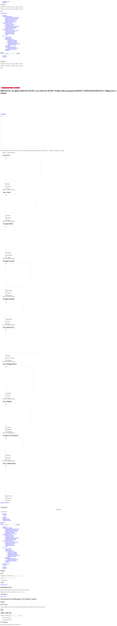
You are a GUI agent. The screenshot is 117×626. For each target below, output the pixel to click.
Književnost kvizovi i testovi (10, 27)
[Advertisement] (58, 78)
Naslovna (5, 15)
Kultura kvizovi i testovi (7, 22)
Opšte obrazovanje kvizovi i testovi (12, 26)
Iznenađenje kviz (6, 1)
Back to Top (2, 522)
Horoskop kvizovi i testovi (13, 48)
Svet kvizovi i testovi (9, 25)
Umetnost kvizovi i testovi (10, 28)
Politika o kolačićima (7, 520)
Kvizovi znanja (8, 38)
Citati (6, 34)
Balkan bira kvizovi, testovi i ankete (12, 17)
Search (18, 53)
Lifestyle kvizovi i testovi (10, 31)
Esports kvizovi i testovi (12, 40)
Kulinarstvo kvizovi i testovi (10, 49)
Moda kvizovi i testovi (9, 32)
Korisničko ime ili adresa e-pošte (6, 575)
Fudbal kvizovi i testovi (12, 41)
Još (3, 36)
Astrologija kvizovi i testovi (10, 46)
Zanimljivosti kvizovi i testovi (11, 21)
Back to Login (3, 596)
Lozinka (2, 578)
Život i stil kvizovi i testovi (8, 29)
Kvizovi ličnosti (8, 37)
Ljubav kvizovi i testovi (9, 33)
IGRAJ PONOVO (4, 507)
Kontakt (4, 2)
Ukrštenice (7, 50)
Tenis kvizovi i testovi (12, 44)
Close (1, 523)
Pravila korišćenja (6, 519)
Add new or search (4, 615)
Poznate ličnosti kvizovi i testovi (11, 18)
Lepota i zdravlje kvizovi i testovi (11, 30)
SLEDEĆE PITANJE (4, 502)
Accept (1, 609)
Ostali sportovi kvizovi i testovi (14, 43)
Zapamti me (4, 580)
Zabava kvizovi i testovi (7, 16)
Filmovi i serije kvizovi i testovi (11, 19)
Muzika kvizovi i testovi (10, 20)
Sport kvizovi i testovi (9, 39)
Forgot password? (3, 584)
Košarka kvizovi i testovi (12, 42)
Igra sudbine (7, 45)
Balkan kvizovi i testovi (9, 23)
